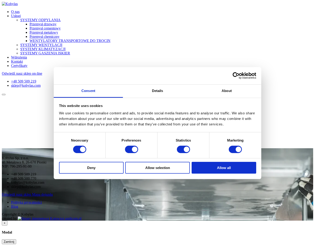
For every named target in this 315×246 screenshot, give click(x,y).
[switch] (131, 149)
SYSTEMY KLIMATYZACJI (42, 49)
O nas (15, 12)
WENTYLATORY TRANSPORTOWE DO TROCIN (70, 41)
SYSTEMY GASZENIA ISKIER (45, 53)
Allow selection (157, 168)
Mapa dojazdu (42, 194)
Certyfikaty (19, 66)
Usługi (16, 16)
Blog (14, 206)
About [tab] (227, 90)
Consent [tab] (88, 90)
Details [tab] (157, 90)
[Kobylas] (10, 4)
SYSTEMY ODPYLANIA (40, 20)
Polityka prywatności (26, 202)
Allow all (224, 168)
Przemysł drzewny (43, 24)
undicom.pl (72, 218)
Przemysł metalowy (44, 32)
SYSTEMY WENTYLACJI (41, 45)
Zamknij (9, 241)
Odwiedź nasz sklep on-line (22, 73)
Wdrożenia (19, 57)
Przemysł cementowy (45, 28)
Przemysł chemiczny (44, 37)
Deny (91, 168)
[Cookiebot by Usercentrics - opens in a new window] (236, 75)
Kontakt (17, 61)
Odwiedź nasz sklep (17, 194)
